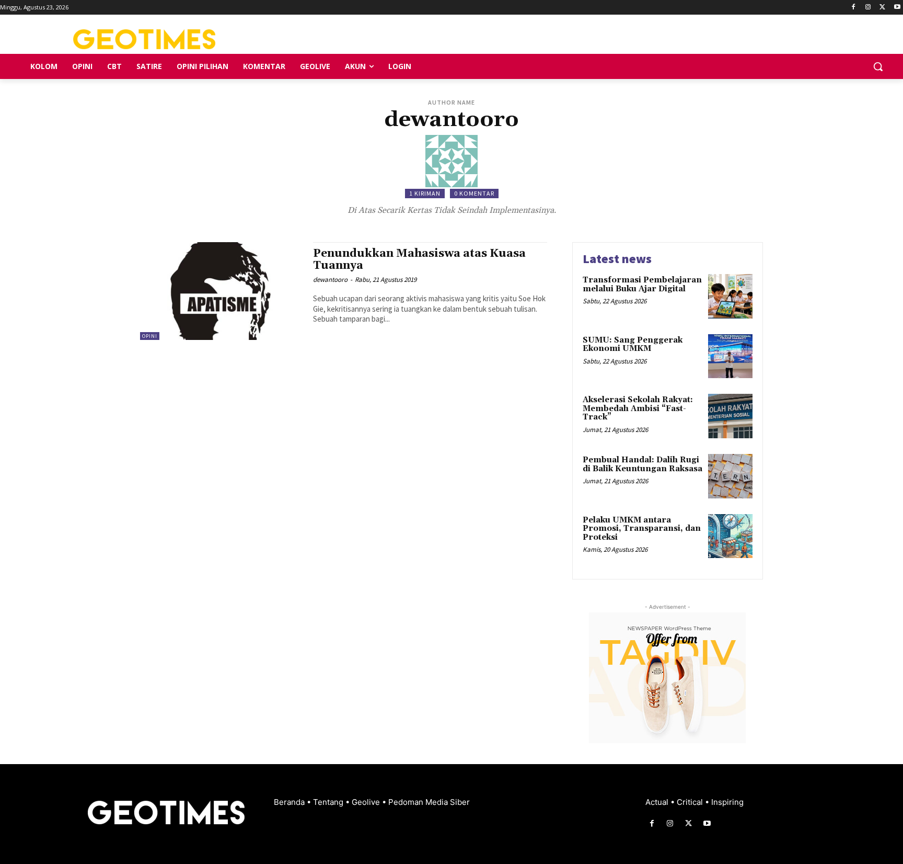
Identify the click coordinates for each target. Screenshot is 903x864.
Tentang (329, 802)
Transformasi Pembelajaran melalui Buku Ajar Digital (642, 284)
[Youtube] (897, 8)
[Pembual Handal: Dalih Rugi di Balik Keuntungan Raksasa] (730, 476)
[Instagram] (868, 8)
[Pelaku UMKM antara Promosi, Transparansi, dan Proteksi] (730, 536)
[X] (882, 8)
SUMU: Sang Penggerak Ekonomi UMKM (632, 344)
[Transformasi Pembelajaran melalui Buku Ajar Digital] (730, 296)
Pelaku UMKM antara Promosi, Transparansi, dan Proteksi (642, 528)
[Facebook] (854, 8)
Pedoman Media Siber (429, 802)
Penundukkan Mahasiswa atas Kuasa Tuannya (419, 259)
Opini (149, 336)
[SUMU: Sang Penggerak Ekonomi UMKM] (730, 356)
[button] (877, 66)
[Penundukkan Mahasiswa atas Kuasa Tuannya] (221, 291)
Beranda (290, 802)
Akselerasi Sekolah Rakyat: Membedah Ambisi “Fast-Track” (638, 408)
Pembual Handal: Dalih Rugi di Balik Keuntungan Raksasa (642, 464)
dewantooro (330, 279)
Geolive (367, 802)
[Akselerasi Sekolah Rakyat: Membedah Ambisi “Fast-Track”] (730, 416)
